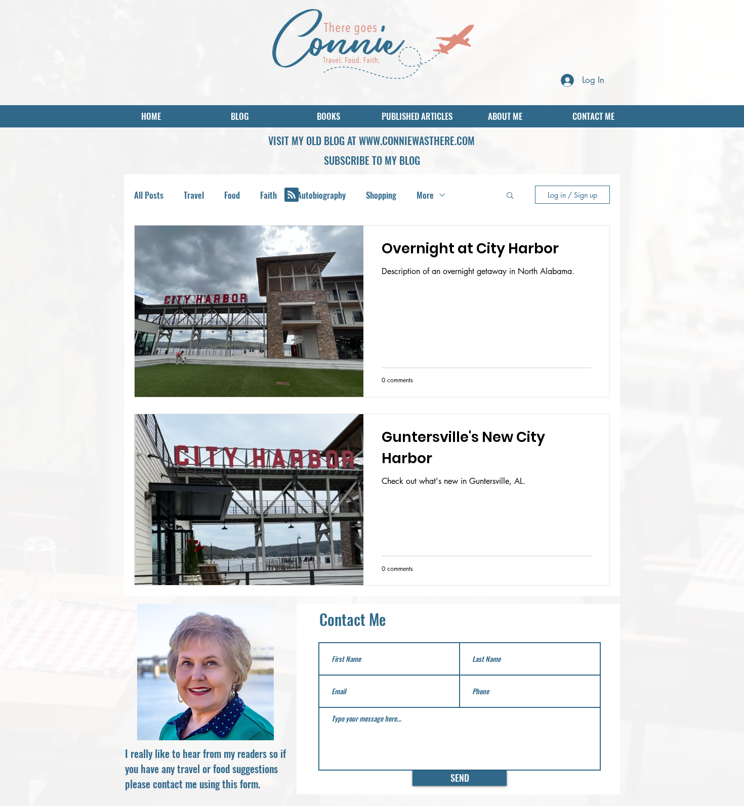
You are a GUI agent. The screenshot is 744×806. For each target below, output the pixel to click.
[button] (372, 160)
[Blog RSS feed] (291, 195)
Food (232, 195)
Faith (268, 195)
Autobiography (321, 195)
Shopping (381, 195)
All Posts (148, 195)
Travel (194, 195)
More (425, 195)
